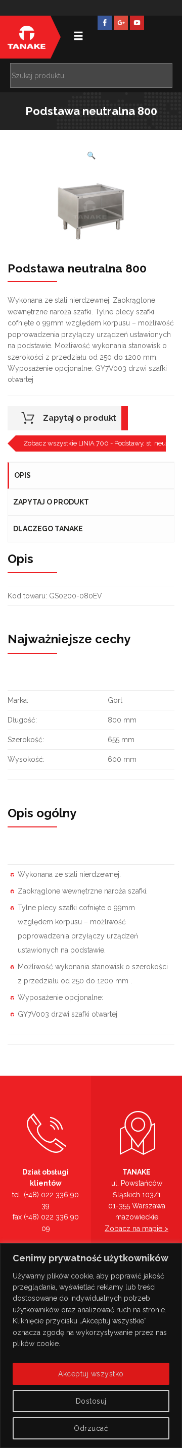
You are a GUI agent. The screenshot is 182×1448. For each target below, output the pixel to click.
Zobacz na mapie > (136, 1228)
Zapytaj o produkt (79, 418)
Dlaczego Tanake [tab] (48, 529)
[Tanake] (27, 37)
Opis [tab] (22, 475)
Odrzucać (91, 1428)
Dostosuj (91, 1401)
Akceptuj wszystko (91, 1374)
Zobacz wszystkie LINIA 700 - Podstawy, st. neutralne (94, 443)
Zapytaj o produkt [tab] (51, 502)
